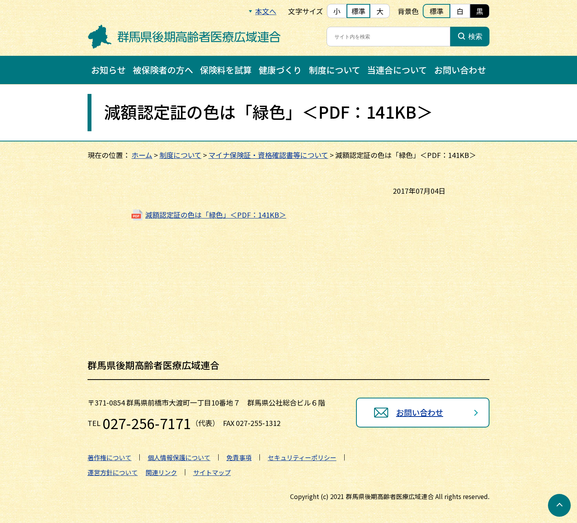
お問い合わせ (460, 69)
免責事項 (239, 457)
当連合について (397, 69)
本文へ (265, 11)
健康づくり (280, 69)
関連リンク (161, 472)
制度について (334, 69)
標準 (358, 11)
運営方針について (113, 472)
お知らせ (108, 69)
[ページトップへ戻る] (559, 505)
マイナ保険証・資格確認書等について (268, 155)
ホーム (141, 155)
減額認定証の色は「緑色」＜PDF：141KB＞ (215, 214)
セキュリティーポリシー (302, 457)
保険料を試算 (226, 69)
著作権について (109, 457)
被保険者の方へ (163, 69)
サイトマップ (212, 472)
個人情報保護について (179, 457)
